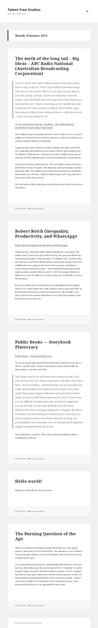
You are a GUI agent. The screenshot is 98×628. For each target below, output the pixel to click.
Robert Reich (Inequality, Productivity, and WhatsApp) (46, 233)
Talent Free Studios (24, 9)
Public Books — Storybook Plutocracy (43, 344)
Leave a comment (37, 208)
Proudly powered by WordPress (28, 623)
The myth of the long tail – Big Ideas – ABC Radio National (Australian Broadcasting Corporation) (47, 66)
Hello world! (28, 481)
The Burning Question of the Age (45, 536)
